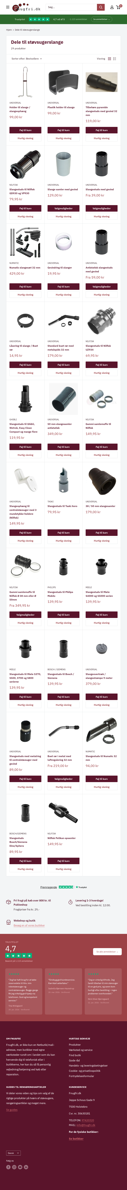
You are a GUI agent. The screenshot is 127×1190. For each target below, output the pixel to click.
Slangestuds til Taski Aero (62, 506)
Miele (89, 587)
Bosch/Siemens (17, 833)
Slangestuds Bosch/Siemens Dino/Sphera (18, 842)
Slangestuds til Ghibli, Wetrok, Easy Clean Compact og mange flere (23, 427)
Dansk (11, 1153)
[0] (118, 7)
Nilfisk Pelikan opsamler (62, 838)
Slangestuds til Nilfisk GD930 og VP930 (22, 191)
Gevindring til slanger (60, 267)
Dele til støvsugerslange (27, 29)
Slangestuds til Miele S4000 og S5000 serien (99, 593)
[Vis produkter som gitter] (109, 58)
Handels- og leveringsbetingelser (88, 1065)
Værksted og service (80, 1050)
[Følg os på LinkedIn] (26, 1167)
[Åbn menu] (7, 7)
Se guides (12, 1109)
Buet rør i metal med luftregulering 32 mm (60, 758)
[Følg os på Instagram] (14, 1167)
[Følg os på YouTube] (20, 1167)
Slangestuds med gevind (100, 189)
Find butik (75, 1055)
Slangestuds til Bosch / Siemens (61, 676)
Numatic (14, 263)
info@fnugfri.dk (86, 1125)
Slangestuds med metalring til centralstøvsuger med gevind (25, 760)
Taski (51, 501)
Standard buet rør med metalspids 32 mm (61, 347)
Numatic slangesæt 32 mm (24, 267)
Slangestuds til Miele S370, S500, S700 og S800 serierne (25, 678)
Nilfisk (13, 184)
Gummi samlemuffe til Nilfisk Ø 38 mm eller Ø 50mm (22, 595)
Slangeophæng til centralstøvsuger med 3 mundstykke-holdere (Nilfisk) (23, 512)
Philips (52, 587)
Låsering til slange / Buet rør (23, 347)
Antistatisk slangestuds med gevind (99, 269)
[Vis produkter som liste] (114, 58)
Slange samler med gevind (63, 189)
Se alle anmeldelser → (107, 951)
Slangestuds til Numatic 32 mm (101, 758)
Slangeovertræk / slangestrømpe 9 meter (99, 676)
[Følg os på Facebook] (8, 1167)
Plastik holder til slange (61, 107)
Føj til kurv (25, 130)
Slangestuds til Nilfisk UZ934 (98, 347)
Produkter (75, 1044)
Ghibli (13, 419)
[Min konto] (112, 7)
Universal (15, 102)
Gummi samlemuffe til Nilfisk (98, 425)
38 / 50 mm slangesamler (100, 506)
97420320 (88, 1120)
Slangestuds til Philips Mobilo (60, 593)
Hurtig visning (25, 138)
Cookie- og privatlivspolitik (84, 1071)
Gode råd (74, 1060)
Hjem (9, 29)
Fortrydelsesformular (81, 1076)
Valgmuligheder (63, 208)
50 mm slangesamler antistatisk (60, 425)
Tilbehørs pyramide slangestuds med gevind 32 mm (101, 111)
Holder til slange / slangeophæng (19, 109)
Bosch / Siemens (57, 669)
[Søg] (101, 7)
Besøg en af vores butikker (29, 925)
